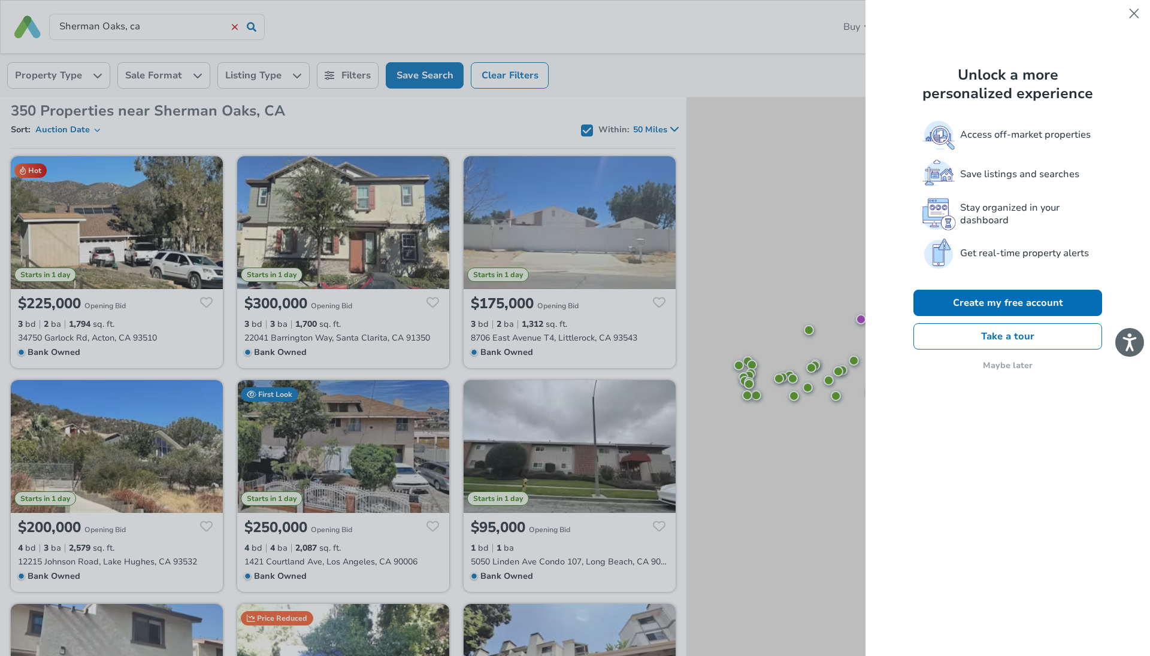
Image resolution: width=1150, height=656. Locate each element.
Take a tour (1007, 336)
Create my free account (1008, 302)
